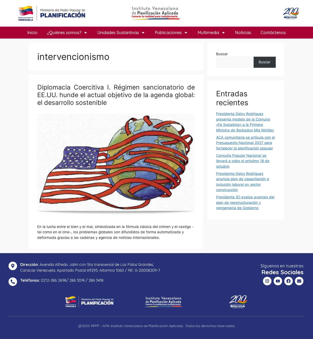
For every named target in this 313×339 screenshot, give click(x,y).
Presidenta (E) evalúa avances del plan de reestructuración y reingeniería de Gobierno (245, 202)
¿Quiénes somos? (64, 32)
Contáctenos (273, 32)
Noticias (243, 32)
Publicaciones (168, 32)
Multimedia (208, 32)
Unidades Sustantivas (118, 32)
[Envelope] (299, 281)
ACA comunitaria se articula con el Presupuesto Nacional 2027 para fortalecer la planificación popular (245, 142)
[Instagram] (267, 281)
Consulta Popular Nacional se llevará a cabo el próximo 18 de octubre (242, 161)
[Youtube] (278, 281)
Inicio (32, 32)
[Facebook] (288, 281)
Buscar (222, 54)
